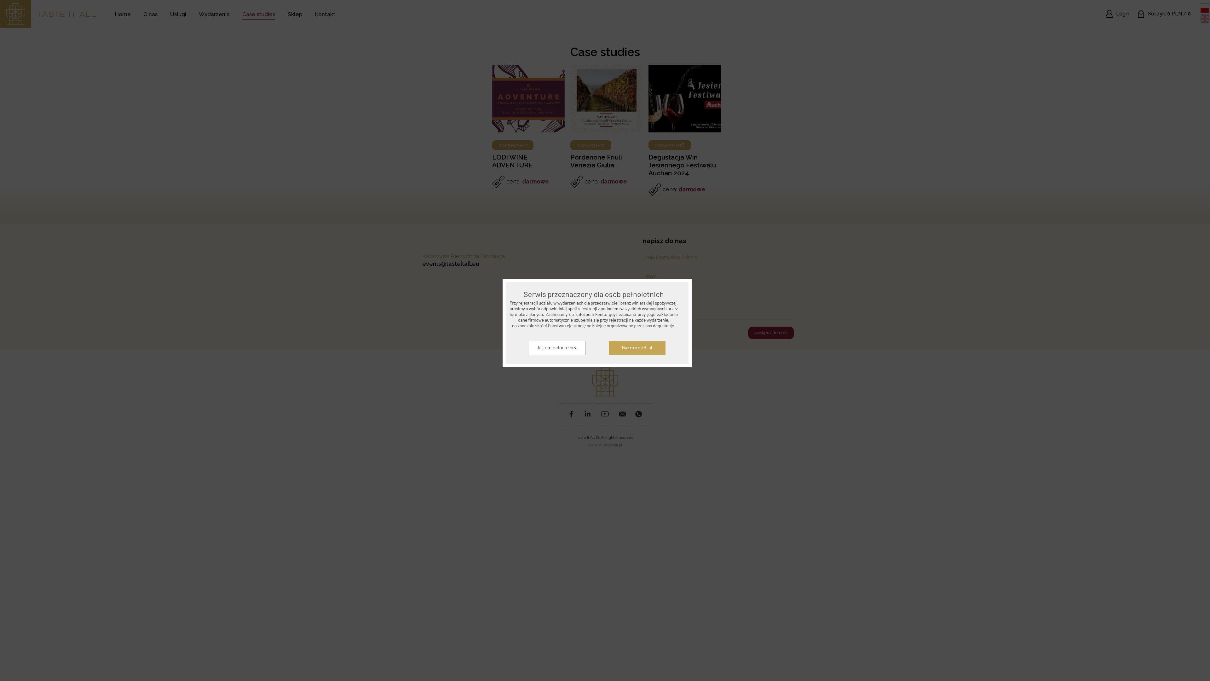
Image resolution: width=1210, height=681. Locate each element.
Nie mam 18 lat (637, 347)
